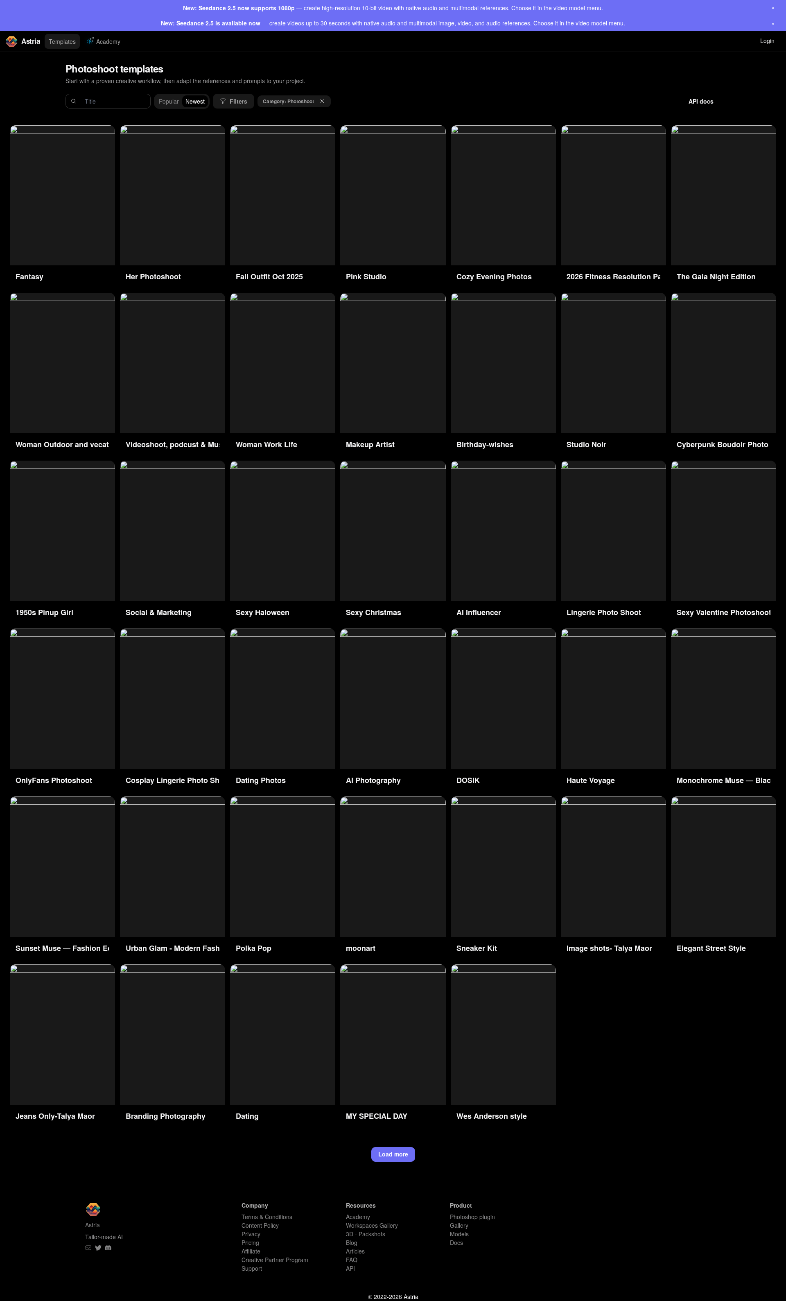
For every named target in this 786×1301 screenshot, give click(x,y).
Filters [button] (238, 101)
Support (252, 1268)
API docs (701, 101)
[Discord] (108, 1247)
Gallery (459, 1225)
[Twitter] (98, 1247)
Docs (456, 1242)
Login (767, 40)
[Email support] (88, 1247)
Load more (393, 1154)
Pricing (250, 1242)
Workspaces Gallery (372, 1225)
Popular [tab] (169, 101)
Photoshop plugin (472, 1217)
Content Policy (260, 1225)
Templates (62, 41)
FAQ (351, 1260)
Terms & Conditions (267, 1217)
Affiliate (251, 1251)
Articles (355, 1251)
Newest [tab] (195, 101)
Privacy (251, 1234)
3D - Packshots (365, 1234)
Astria (30, 41)
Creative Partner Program (275, 1260)
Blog (351, 1242)
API (350, 1268)
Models (459, 1234)
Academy (108, 41)
